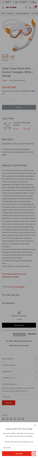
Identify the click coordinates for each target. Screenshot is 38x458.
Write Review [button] (19, 325)
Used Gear (10, 13)
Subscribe (19, 453)
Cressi (4, 80)
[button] (19, 345)
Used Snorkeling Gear (23, 13)
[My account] (30, 7)
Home (3, 13)
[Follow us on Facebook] (3, 419)
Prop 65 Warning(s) (18, 287)
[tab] (19, 334)
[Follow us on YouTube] (15, 419)
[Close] (35, 425)
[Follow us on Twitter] (7, 419)
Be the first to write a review (19, 345)
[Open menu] (3, 7)
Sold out (19, 107)
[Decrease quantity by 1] (4, 100)
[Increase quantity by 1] (15, 100)
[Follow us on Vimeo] (18, 419)
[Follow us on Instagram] (11, 419)
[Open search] (26, 7)
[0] (34, 7)
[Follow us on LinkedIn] (22, 419)
